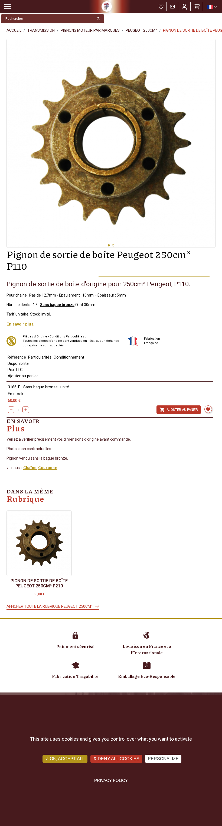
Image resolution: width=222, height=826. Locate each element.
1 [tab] (109, 245)
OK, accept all (67, 758)
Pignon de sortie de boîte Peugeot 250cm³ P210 (39, 583)
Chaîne (30, 468)
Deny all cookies (118, 758)
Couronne (47, 468)
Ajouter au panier (178, 409)
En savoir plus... (21, 324)
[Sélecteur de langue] (212, 7)
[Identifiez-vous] (184, 6)
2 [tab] (113, 245)
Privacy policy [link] (111, 780)
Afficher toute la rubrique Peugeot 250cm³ (49, 606)
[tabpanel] (111, 143)
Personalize (163, 758)
